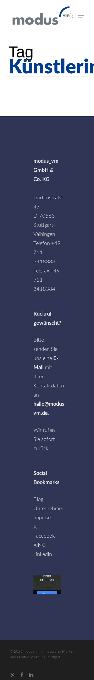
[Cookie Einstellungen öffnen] (9, 673)
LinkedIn (42, 554)
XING (39, 545)
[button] (81, 15)
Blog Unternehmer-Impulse (49, 508)
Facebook (44, 536)
